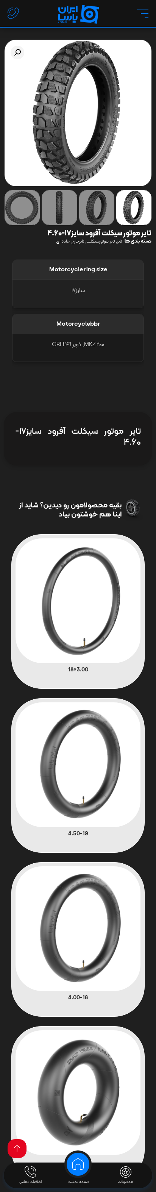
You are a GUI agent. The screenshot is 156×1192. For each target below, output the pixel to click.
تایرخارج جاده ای (70, 241)
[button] (17, 52)
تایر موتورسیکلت (100, 241)
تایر (119, 241)
